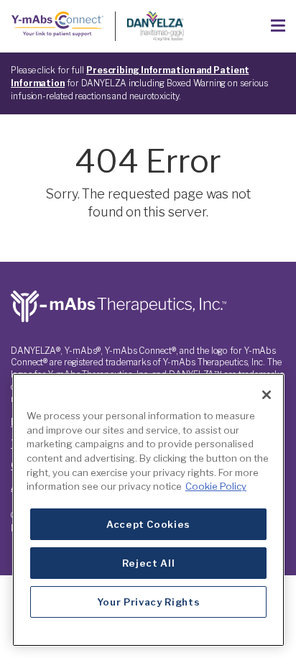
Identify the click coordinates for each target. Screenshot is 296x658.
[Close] (266, 395)
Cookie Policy (215, 486)
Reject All (148, 563)
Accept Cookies (148, 524)
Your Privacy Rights (148, 602)
